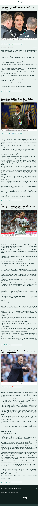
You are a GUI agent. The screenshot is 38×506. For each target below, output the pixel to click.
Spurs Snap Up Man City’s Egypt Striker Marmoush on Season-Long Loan (17, 100)
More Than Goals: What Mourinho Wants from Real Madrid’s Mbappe (18, 207)
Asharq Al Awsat (4, 41)
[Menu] (1, 2)
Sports (2, 96)
